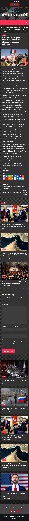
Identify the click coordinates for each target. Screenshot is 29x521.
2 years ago (6, 46)
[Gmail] (15, 178)
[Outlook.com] (17, 178)
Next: (15, 192)
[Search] (26, 22)
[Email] (12, 176)
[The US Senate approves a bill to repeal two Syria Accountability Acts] (14, 271)
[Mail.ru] (17, 176)
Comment (5, 304)
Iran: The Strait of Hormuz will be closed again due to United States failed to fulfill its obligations (14, 254)
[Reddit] (23, 176)
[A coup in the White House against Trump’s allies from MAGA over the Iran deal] (14, 213)
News (4, 35)
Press (4, 376)
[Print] (12, 178)
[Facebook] (4, 176)
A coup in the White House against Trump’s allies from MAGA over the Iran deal (14, 226)
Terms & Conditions (18, 507)
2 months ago (6, 230)
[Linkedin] (6, 176)
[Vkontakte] (15, 176)
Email (17, 326)
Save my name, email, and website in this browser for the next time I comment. (13, 344)
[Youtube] (6, 178)
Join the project (6, 505)
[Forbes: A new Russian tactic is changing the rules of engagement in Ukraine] (14, 397)
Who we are (8, 507)
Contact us (15, 505)
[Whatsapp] (9, 176)
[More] (23, 178)
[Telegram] (20, 178)
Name (4, 326)
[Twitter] (4, 178)
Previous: (13, 186)
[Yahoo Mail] (20, 176)
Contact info (22, 505)
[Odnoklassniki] (9, 178)
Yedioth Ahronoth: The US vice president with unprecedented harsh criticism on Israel (14, 494)
